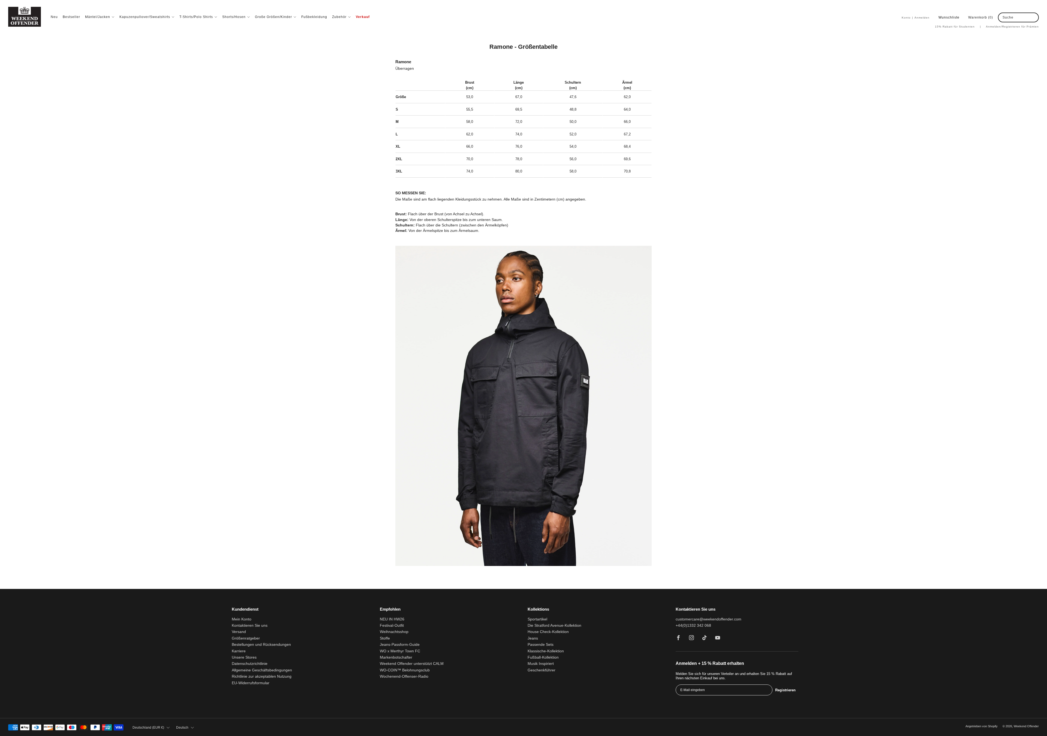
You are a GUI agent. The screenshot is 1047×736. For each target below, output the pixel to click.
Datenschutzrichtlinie (249, 664)
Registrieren (785, 690)
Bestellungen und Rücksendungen (261, 645)
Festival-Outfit (392, 625)
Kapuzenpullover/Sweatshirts (144, 17)
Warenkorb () (980, 17)
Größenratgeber (246, 638)
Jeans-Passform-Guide (400, 645)
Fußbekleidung (314, 17)
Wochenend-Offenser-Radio (404, 676)
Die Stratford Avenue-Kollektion (554, 625)
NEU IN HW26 (392, 619)
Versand (239, 632)
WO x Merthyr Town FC (400, 651)
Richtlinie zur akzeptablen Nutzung (261, 676)
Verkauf (363, 17)
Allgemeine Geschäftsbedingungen (262, 670)
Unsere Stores (244, 657)
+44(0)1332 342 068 (693, 625)
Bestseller (71, 17)
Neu (54, 17)
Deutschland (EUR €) (148, 727)
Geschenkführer (541, 670)
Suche (1008, 17)
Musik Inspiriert (541, 664)
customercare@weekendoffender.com (708, 619)
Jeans (533, 638)
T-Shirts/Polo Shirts (196, 17)
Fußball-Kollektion (543, 657)
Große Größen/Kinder (273, 17)
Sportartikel (537, 619)
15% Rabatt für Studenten (958, 26)
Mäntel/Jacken (97, 17)
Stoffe (385, 638)
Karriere (239, 651)
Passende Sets (540, 645)
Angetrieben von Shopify (981, 726)
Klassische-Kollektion (546, 651)
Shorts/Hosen (234, 17)
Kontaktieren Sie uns (249, 625)
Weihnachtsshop (394, 632)
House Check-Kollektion (548, 632)
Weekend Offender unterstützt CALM (412, 664)
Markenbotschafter (396, 657)
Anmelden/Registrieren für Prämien (1012, 26)
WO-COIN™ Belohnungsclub (405, 670)
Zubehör (339, 17)
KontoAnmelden (915, 17)
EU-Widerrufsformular (250, 683)
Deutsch (182, 727)
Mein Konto (241, 619)
